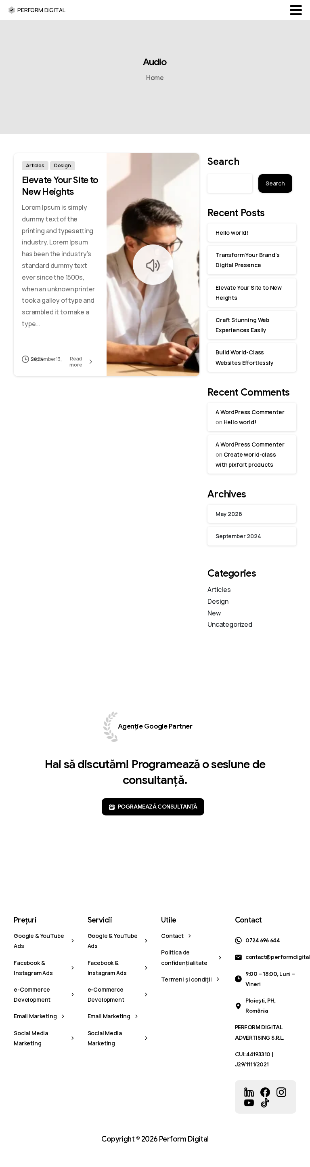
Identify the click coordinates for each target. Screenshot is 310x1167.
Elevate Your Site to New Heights (60, 185)
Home (155, 77)
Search (223, 162)
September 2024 (238, 536)
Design (217, 601)
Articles (219, 589)
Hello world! (232, 232)
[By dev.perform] (123, 359)
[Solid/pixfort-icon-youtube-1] (249, 1102)
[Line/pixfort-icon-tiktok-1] (265, 1102)
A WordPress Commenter (250, 412)
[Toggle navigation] (296, 10)
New (214, 613)
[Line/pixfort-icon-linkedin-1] (249, 1091)
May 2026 (229, 514)
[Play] (153, 264)
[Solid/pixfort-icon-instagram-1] (281, 1091)
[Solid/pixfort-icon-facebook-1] (265, 1091)
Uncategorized (229, 624)
